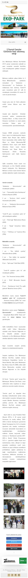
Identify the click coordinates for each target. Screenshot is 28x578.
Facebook (14, 538)
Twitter (14, 541)
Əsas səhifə (12, 42)
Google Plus (15, 545)
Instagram (14, 548)
